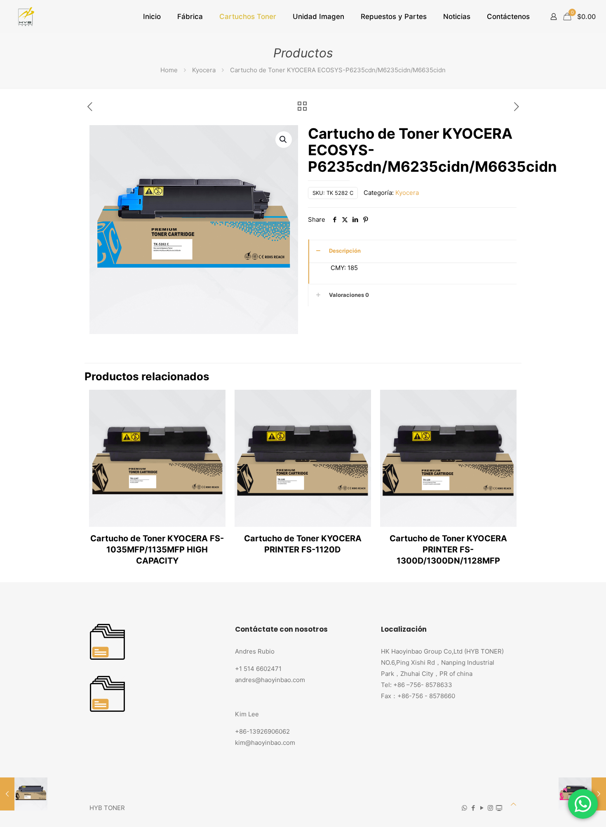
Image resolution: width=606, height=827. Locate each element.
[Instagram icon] (490, 808)
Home (169, 70)
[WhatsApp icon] (464, 808)
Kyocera (204, 70)
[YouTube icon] (482, 808)
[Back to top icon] (513, 804)
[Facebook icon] (473, 808)
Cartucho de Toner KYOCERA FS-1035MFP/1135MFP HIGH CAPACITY (157, 549)
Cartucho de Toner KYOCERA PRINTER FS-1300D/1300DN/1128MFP (448, 549)
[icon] (499, 808)
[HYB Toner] (25, 16)
